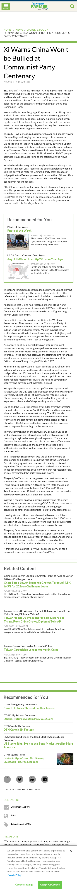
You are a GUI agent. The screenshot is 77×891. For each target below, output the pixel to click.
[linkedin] (44, 779)
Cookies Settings (24, 884)
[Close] (71, 851)
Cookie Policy (14, 875)
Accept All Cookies (50, 884)
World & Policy (37, 30)
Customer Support (20, 807)
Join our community (27, 789)
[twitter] (19, 779)
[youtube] (32, 779)
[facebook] (7, 779)
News (19, 30)
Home (7, 30)
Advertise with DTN (21, 824)
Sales (13, 815)
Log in (8, 789)
